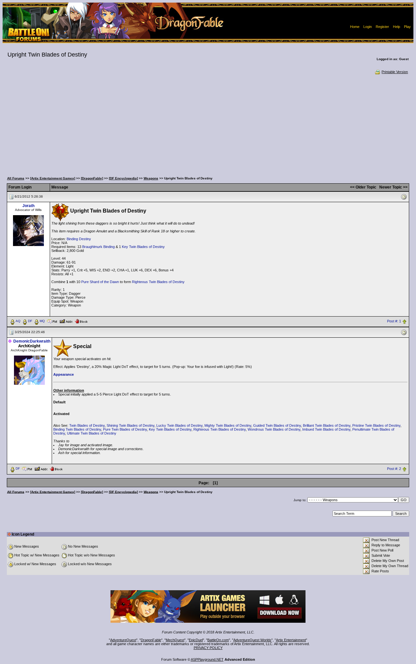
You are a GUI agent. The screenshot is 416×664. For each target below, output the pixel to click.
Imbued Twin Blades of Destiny (326, 429)
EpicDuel (196, 640)
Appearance (63, 374)
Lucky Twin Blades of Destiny (179, 425)
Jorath (28, 205)
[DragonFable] (92, 178)
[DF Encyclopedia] (123, 178)
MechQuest (175, 640)
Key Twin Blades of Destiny (143, 247)
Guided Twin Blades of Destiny (277, 425)
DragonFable (151, 640)
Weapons (151, 178)
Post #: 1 (394, 321)
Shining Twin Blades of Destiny (130, 425)
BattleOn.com (218, 640)
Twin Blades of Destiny (87, 425)
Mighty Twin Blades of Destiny (227, 425)
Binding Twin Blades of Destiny (77, 429)
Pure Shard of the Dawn (100, 282)
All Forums (15, 178)
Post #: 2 (394, 469)
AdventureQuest (123, 640)
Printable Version (395, 72)
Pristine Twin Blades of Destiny (376, 425)
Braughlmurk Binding (98, 247)
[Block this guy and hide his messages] (81, 321)
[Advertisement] (208, 123)
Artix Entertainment (291, 640)
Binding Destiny (79, 239)
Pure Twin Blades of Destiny (125, 429)
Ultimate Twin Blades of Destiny (91, 433)
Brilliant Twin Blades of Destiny (326, 425)
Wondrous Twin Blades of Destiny (274, 429)
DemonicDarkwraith (31, 341)
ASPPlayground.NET (207, 659)
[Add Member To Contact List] (66, 321)
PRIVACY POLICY (208, 648)
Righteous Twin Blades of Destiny (158, 282)
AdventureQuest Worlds (252, 640)
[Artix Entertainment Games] (52, 178)
